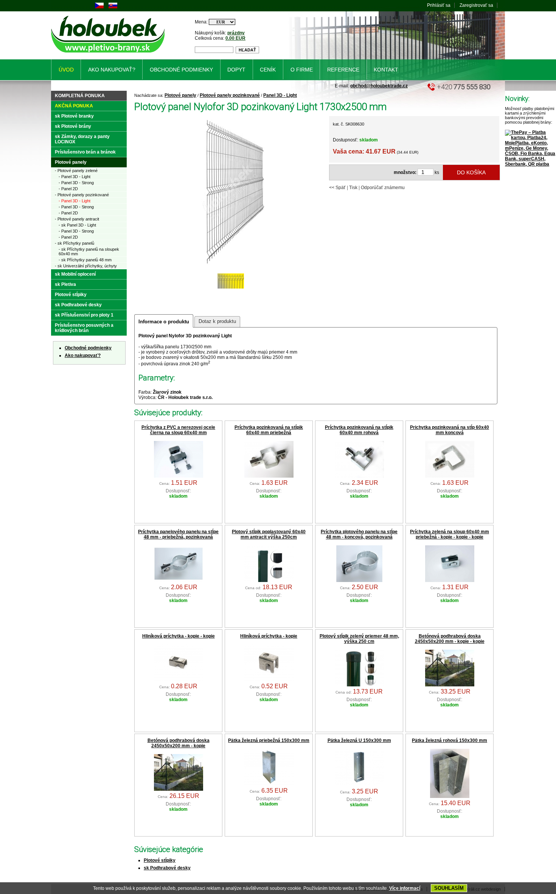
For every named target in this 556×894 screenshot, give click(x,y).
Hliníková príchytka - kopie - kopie (178, 636)
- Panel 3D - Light (74, 176)
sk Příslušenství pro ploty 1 (84, 315)
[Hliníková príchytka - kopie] (269, 679)
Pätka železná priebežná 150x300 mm (268, 740)
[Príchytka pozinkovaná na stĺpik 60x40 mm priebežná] (269, 476)
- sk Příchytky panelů (74, 243)
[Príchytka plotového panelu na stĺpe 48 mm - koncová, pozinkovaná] (359, 580)
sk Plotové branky (74, 116)
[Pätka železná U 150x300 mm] (359, 784)
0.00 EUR (235, 38)
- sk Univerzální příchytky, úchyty (86, 266)
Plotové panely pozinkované (230, 95)
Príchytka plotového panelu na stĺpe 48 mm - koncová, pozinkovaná (359, 534)
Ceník (268, 70)
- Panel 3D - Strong (76, 182)
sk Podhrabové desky (167, 868)
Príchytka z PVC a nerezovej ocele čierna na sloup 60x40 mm (178, 430)
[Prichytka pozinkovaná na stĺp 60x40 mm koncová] (449, 476)
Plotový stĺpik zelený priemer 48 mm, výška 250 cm (359, 638)
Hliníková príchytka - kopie (268, 636)
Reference (343, 70)
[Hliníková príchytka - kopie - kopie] (178, 679)
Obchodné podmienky (88, 348)
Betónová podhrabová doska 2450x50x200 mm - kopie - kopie (450, 638)
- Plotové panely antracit (77, 219)
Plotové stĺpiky (159, 860)
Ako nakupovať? (83, 355)
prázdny (236, 33)
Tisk (353, 187)
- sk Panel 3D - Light (77, 225)
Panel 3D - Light (280, 95)
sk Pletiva (65, 284)
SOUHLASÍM (449, 888)
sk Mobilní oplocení (75, 274)
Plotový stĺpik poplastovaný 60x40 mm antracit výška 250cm (269, 534)
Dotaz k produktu (217, 321)
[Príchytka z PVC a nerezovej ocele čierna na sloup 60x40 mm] (178, 476)
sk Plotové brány (73, 126)
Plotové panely (180, 95)
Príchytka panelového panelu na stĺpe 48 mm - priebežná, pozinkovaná (178, 534)
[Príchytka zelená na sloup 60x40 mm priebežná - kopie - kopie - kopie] (449, 580)
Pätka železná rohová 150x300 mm (449, 740)
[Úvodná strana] (109, 54)
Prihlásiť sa (438, 5)
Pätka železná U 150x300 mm (359, 740)
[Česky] (99, 6)
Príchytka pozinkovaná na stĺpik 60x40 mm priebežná (269, 430)
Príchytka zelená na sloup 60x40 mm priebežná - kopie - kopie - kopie (449, 534)
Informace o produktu (163, 321)
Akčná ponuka (74, 106)
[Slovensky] (113, 6)
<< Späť (337, 187)
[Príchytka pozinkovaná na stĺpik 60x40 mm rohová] (359, 476)
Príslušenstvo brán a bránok (85, 152)
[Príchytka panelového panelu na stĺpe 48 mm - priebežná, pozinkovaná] (178, 580)
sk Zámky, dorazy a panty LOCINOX (82, 139)
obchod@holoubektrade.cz (379, 85)
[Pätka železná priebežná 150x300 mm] (269, 784)
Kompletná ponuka (80, 95)
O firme (301, 70)
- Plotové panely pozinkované (82, 194)
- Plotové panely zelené (76, 170)
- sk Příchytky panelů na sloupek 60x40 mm (89, 251)
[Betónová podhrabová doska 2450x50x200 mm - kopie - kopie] (449, 685)
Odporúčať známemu (383, 187)
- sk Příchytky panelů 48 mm (85, 260)
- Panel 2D (68, 188)
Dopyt (236, 70)
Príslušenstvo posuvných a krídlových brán (84, 328)
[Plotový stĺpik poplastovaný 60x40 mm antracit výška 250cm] (269, 580)
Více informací (404, 888)
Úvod (66, 70)
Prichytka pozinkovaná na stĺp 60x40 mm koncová (449, 430)
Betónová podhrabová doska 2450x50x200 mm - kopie (179, 743)
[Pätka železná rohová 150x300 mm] (449, 796)
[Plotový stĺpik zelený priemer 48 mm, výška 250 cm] (359, 685)
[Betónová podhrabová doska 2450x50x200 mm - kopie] (178, 789)
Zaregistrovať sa (476, 5)
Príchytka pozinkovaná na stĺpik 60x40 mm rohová (359, 430)
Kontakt (386, 70)
